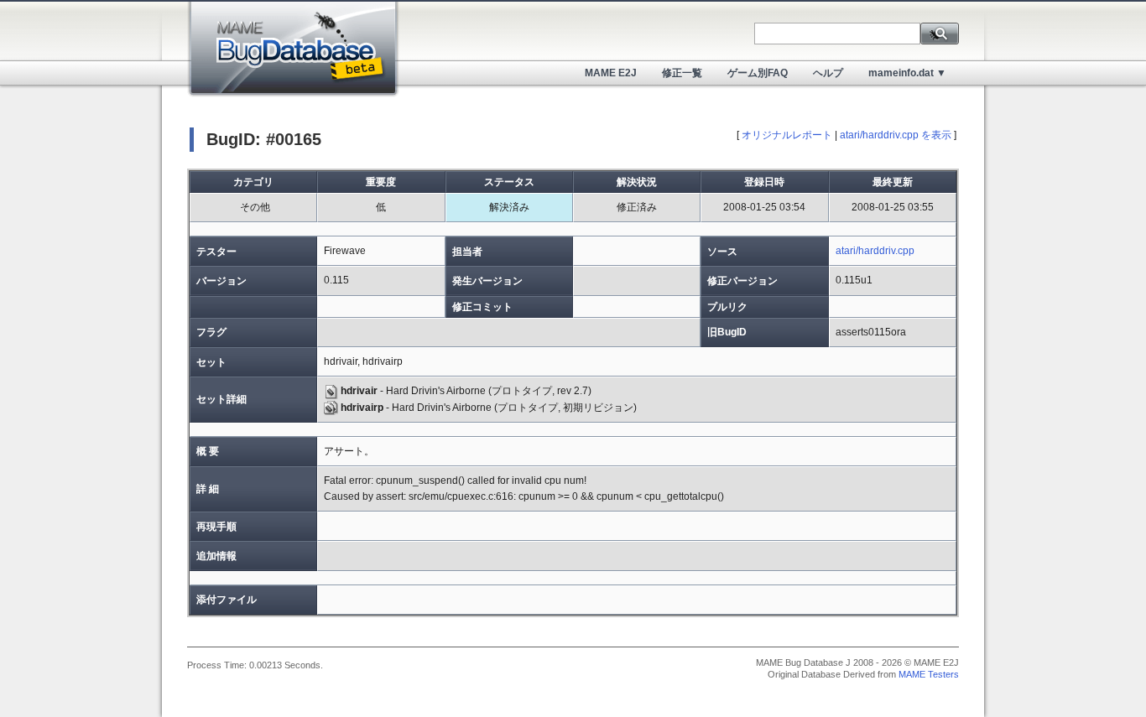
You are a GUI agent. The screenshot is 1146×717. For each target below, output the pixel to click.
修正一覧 (682, 73)
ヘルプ (828, 73)
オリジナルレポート (787, 135)
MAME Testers (929, 674)
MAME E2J (611, 73)
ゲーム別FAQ (757, 73)
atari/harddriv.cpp (875, 251)
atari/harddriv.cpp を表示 (895, 135)
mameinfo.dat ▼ (907, 73)
